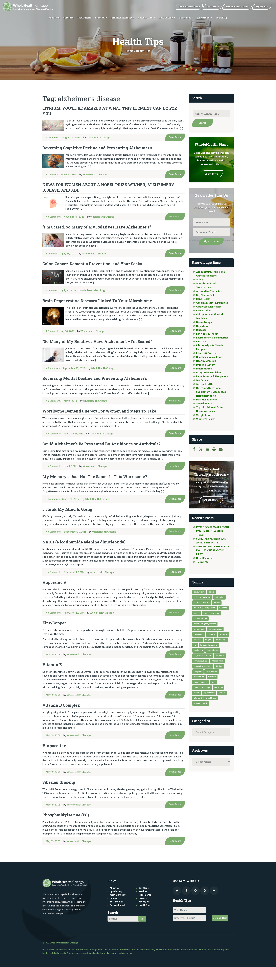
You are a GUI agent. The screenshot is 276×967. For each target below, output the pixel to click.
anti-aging (219, 597)
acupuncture (199, 592)
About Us (54, 17)
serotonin (218, 687)
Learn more (211, 173)
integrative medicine (203, 666)
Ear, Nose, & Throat (207, 334)
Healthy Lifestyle (206, 361)
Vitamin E (52, 664)
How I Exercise (204, 558)
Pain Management (206, 400)
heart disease (213, 650)
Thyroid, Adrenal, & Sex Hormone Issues (209, 409)
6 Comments (53, 138)
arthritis (197, 607)
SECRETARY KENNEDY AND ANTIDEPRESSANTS (211, 541)
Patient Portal (117, 905)
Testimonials (116, 902)
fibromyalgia (221, 639)
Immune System (205, 365)
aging (211, 592)
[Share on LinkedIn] (209, 449)
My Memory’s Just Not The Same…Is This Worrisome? (94, 476)
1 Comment (52, 175)
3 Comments (53, 254)
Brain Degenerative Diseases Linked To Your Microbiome (97, 300)
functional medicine (208, 645)
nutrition (212, 676)
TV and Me (202, 562)
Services (68, 17)
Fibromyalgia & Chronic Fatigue (209, 347)
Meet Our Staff (117, 895)
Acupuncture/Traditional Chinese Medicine (210, 274)
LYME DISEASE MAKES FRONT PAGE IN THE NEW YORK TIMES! (212, 531)
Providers (101, 17)
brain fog (223, 607)
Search (220, 17)
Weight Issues (204, 415)
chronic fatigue (200, 618)
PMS (213, 682)
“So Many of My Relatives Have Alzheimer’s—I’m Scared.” (97, 341)
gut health (198, 650)
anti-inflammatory (201, 602)
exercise (197, 639)
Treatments (84, 17)
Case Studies (203, 311)
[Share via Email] (222, 449)
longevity (198, 671)
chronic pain (199, 629)
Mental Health (204, 384)
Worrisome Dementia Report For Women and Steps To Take (99, 411)
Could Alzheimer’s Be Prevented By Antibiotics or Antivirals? (101, 443)
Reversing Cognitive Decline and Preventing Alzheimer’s (97, 147)
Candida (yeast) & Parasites (212, 303)
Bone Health (203, 299)
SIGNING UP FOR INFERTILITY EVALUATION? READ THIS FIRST (212, 550)
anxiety (217, 602)
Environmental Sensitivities (212, 338)
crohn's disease (215, 629)
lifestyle (219, 666)
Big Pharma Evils (205, 295)
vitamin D (198, 698)
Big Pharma (210, 607)
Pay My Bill (144, 902)
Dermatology (204, 322)
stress (196, 692)
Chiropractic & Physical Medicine (209, 316)
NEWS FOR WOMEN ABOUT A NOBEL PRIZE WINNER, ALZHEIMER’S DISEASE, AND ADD (108, 187)
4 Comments (53, 368)
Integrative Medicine (208, 372)
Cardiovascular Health (208, 307)
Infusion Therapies (122, 17)
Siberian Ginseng (58, 782)
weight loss (211, 698)
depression (199, 634)
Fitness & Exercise (206, 353)
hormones (220, 655)
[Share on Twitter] (202, 449)
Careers (143, 898)
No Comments (54, 217)
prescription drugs (202, 687)
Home (129, 51)
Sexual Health (204, 403)
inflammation (217, 660)
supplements (209, 692)
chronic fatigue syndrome (205, 623)
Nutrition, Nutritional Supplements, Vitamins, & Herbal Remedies (211, 392)
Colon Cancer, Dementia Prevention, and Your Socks (92, 263)
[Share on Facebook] (195, 449)
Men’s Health (203, 380)
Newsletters (145, 17)
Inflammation (204, 369)
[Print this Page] (215, 449)
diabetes (212, 634)
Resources (185, 17)
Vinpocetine (54, 745)
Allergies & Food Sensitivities (206, 285)
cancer (197, 613)
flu (195, 645)
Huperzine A (54, 582)
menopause (199, 676)
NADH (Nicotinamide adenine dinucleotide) (83, 541)
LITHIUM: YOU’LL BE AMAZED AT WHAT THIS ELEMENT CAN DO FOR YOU (109, 111)
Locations (203, 17)
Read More (175, 137)
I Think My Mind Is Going (67, 509)
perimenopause (201, 682)
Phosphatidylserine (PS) (65, 814)
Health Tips (166, 17)
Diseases (201, 330)
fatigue (208, 639)
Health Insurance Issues (209, 357)
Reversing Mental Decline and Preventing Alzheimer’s (94, 378)
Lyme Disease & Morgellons (212, 376)
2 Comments (53, 290)
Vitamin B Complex (61, 705)
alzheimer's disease (202, 597)
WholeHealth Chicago (98, 138)
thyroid (222, 692)
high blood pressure (202, 655)
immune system (200, 660)
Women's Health (200, 703)
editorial (223, 634)
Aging (199, 280)
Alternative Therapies (209, 291)
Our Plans (144, 888)
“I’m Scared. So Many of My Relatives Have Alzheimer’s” (96, 226)
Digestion (202, 326)
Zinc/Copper (54, 622)
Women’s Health (205, 419)
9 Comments (53, 499)
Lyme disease (211, 671)
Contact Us (115, 898)
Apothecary (211, 499)
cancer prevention (211, 613)
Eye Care (201, 341)
